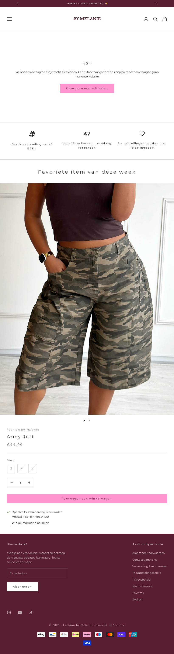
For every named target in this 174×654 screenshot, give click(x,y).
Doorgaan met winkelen (87, 88)
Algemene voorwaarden (148, 553)
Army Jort (20, 436)
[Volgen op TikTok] (31, 612)
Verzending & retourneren (149, 566)
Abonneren (22, 586)
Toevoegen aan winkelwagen (87, 498)
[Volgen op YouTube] (20, 612)
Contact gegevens (144, 559)
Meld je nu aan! (127, 635)
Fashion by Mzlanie (23, 429)
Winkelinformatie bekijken (30, 522)
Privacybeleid (141, 579)
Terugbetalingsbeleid (146, 572)
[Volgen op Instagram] (9, 612)
